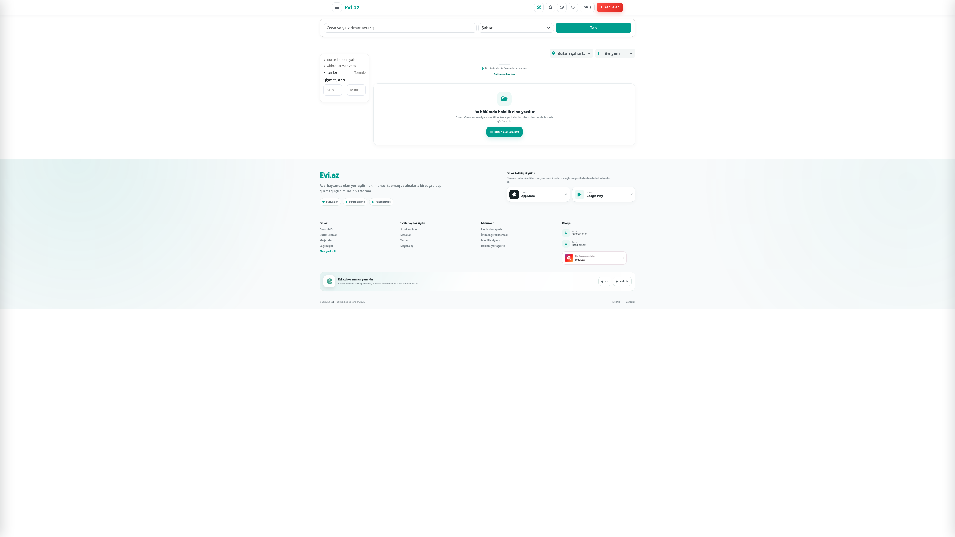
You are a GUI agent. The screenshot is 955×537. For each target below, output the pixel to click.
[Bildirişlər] (550, 7)
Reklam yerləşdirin (493, 246)
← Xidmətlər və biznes (339, 65)
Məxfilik (616, 301)
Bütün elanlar (328, 235)
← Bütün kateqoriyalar (340, 59)
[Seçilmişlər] (573, 7)
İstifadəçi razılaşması (494, 235)
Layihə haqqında (491, 229)
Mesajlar (405, 235)
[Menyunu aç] (337, 7)
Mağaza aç (406, 246)
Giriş (587, 7)
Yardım (404, 240)
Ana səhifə (326, 229)
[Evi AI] (539, 7)
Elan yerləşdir (328, 251)
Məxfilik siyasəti (491, 240)
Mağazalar (326, 240)
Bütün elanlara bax (504, 74)
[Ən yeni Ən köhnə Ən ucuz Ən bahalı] (615, 53)
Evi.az (351, 7)
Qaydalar (630, 301)
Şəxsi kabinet (408, 229)
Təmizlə (360, 72)
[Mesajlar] (562, 7)
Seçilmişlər (326, 246)
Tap (593, 28)
